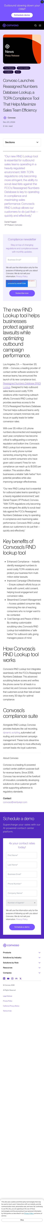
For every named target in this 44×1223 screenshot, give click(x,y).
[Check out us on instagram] (12, 978)
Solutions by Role (10, 962)
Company (7, 973)
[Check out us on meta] (16, 978)
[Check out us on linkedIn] (4, 978)
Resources (7, 967)
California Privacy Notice (11, 1006)
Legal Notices (7, 996)
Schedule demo (22, 15)
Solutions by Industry (12, 957)
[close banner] (42, 1)
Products (7, 952)
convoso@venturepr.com (15, 802)
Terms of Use (7, 1011)
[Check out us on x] (20, 979)
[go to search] (35, 25)
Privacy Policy (22, 276)
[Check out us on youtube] (8, 979)
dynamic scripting (11, 732)
